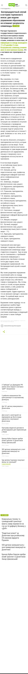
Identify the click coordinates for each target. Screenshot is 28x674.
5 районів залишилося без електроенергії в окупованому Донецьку (13, 398)
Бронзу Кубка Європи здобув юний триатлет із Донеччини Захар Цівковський (12, 441)
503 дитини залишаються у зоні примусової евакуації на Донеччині (13, 451)
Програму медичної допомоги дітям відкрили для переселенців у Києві (14, 430)
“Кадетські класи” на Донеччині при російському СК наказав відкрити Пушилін (13, 536)
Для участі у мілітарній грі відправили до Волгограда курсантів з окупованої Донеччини (11, 418)
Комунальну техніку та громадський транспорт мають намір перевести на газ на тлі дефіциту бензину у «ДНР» (14, 524)
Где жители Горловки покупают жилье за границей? (13, 461)
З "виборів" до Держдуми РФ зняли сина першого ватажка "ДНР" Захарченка (12, 387)
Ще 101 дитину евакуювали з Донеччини (12, 407)
